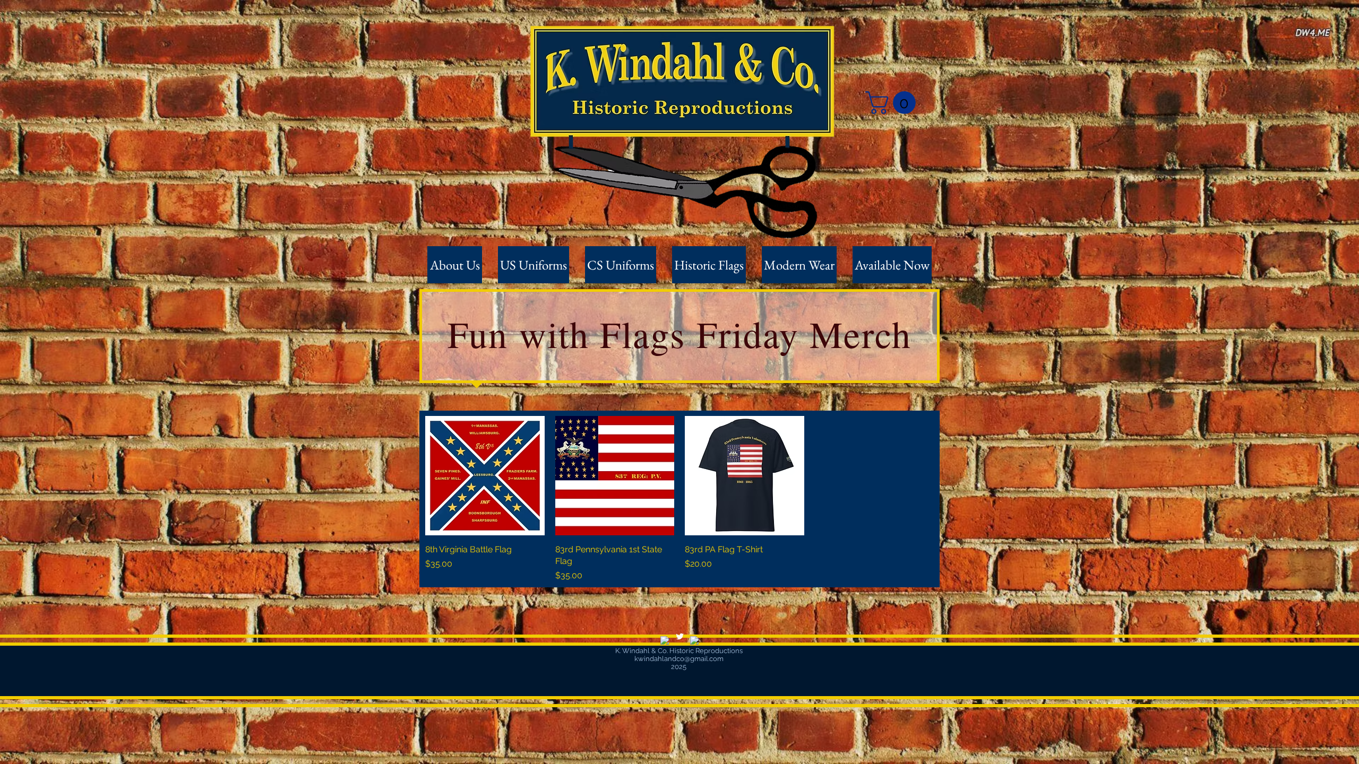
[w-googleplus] (694, 640)
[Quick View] (485, 475)
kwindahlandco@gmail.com (679, 659)
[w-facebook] (664, 640)
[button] (893, 102)
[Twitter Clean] (679, 636)
